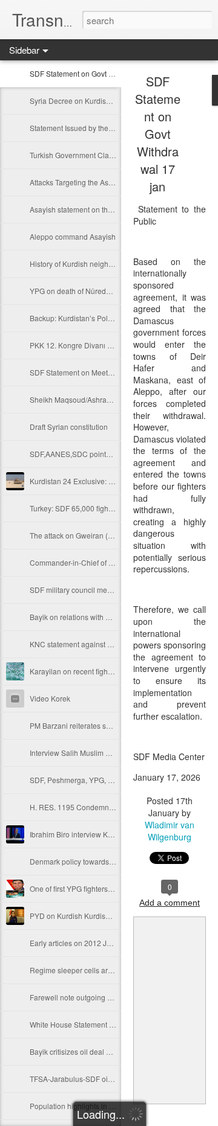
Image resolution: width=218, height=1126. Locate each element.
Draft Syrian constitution (69, 426)
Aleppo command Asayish (73, 236)
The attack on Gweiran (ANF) (77, 535)
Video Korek (50, 698)
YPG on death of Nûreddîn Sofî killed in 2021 (103, 291)
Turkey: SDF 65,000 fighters (75, 508)
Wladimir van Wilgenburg (169, 831)
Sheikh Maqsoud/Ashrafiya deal (82, 399)
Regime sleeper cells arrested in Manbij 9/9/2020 (110, 970)
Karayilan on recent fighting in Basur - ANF (100, 671)
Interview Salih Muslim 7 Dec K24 (85, 752)
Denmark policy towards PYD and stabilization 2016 (115, 861)
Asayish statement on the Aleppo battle (93, 209)
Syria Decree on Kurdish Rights (81, 100)
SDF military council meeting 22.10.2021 (96, 589)
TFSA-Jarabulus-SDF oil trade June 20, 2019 (103, 1078)
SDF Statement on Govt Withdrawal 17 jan (99, 73)
